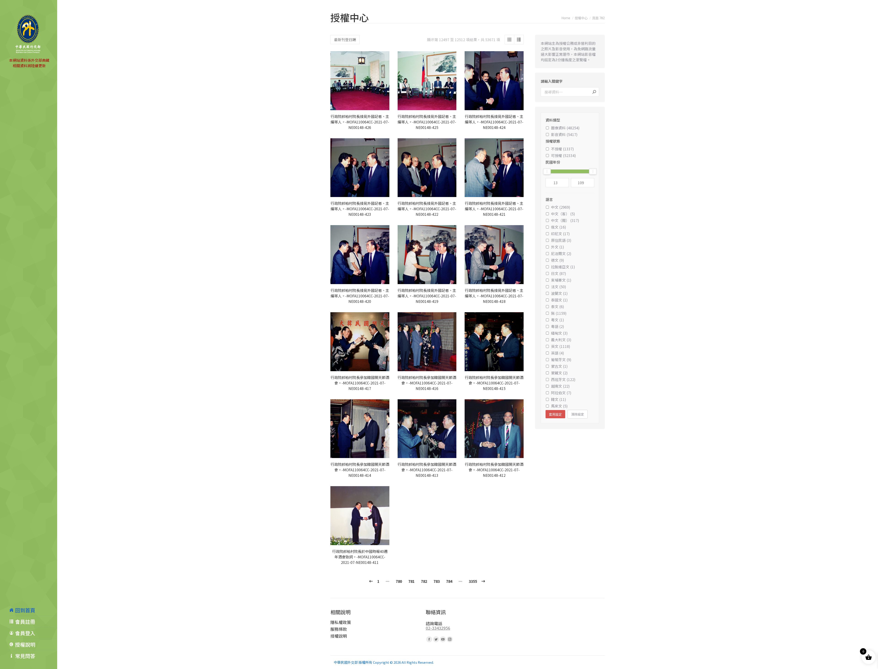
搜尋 (594, 91)
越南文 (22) (560, 386)
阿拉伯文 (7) (561, 392)
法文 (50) (558, 286)
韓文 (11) (558, 399)
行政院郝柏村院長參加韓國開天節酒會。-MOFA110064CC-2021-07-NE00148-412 (494, 469)
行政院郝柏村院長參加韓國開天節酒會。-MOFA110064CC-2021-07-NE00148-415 (494, 383)
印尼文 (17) (560, 233)
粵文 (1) (557, 320)
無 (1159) (559, 313)
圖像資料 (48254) (565, 128)
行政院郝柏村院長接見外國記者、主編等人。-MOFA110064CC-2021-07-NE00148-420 (360, 296)
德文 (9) (557, 260)
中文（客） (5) (563, 213)
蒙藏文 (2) (559, 373)
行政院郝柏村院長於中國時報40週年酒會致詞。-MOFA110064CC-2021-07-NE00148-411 (360, 557)
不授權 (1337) (562, 149)
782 (424, 581)
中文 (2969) (560, 207)
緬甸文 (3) (559, 333)
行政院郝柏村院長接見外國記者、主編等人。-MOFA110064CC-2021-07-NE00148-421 (494, 208)
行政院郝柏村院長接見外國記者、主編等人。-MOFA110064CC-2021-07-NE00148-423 (360, 208)
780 (399, 581)
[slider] (547, 171)
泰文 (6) (557, 306)
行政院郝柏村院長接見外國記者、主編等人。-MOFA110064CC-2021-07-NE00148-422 (427, 208)
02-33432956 (438, 628)
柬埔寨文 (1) (561, 280)
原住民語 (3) (561, 240)
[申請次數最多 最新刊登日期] (345, 39)
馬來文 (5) (559, 406)
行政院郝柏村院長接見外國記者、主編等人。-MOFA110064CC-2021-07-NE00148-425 (427, 122)
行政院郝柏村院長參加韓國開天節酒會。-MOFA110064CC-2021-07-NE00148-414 (360, 469)
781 (411, 581)
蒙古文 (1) (559, 366)
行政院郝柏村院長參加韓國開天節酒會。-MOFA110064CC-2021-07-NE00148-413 (427, 469)
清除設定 (577, 414)
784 (449, 581)
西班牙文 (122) (563, 379)
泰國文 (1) (559, 300)
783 (437, 581)
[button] (383, 104)
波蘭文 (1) (559, 293)
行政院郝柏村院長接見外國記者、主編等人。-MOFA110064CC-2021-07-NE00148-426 (360, 122)
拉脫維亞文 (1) (563, 266)
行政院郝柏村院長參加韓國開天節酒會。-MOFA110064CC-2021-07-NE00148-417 (360, 383)
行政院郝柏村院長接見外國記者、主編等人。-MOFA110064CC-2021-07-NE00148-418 (494, 296)
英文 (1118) (560, 346)
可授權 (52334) (563, 155)
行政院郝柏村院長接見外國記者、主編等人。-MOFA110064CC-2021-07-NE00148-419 (427, 296)
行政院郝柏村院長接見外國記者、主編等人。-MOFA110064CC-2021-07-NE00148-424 (494, 122)
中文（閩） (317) (565, 220)
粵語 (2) (557, 326)
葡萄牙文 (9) (561, 359)
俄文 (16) (558, 227)
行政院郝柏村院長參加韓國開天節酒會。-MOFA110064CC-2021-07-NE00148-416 (427, 383)
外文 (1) (557, 247)
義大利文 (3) (561, 339)
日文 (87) (558, 273)
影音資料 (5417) (564, 134)
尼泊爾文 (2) (561, 253)
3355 (473, 581)
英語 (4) (557, 353)
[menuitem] (33, 610)
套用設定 (555, 414)
